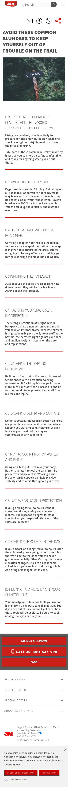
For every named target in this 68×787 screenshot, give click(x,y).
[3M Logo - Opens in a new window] (11, 4)
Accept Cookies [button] (49, 772)
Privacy (28, 727)
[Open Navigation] (63, 4)
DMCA (53, 727)
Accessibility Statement (29, 730)
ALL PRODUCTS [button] (14, 679)
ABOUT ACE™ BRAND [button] (18, 710)
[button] (15, 780)
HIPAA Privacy (41, 727)
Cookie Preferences (26, 736)
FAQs (34, 662)
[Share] (58, 21)
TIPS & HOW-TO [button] (15, 690)
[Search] (54, 4)
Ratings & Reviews (34, 641)
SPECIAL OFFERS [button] (15, 700)
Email (30, 21)
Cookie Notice (13, 764)
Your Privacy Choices (27, 733)
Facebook (39, 21)
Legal (19, 727)
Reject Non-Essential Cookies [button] (21, 772)
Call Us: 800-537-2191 (36, 652)
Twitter (48, 21)
